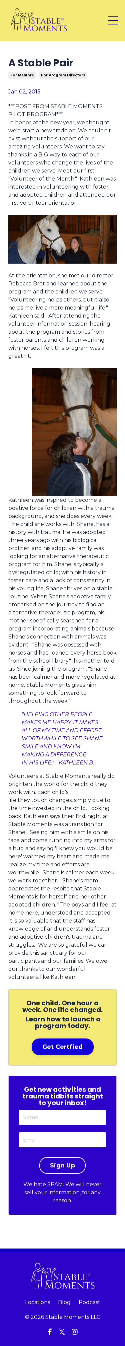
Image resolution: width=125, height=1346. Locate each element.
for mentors (22, 75)
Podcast (89, 1302)
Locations (37, 1302)
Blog (64, 1302)
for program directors (63, 75)
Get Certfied (62, 1047)
